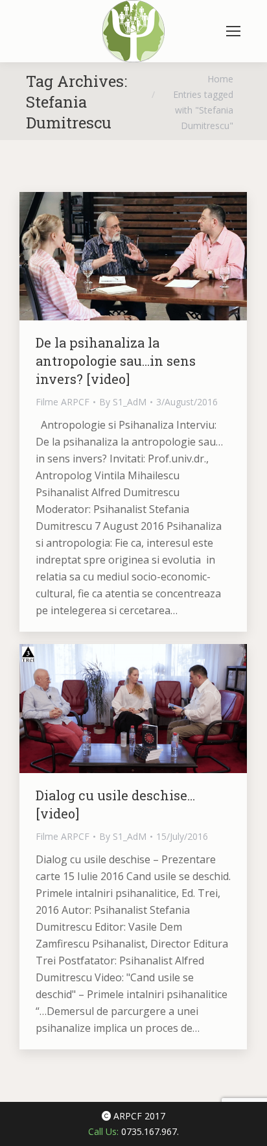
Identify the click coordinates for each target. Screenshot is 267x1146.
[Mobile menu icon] (233, 31)
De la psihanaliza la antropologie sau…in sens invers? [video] (116, 360)
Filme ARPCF (62, 402)
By (122, 402)
